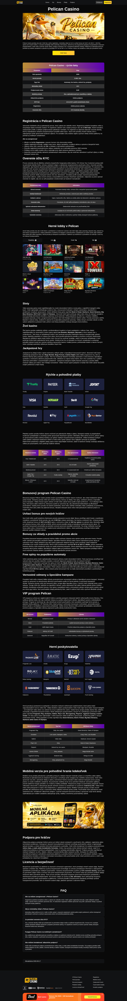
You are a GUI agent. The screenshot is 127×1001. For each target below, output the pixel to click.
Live (52, 240)
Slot (93, 240)
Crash (72, 240)
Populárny (31, 240)
